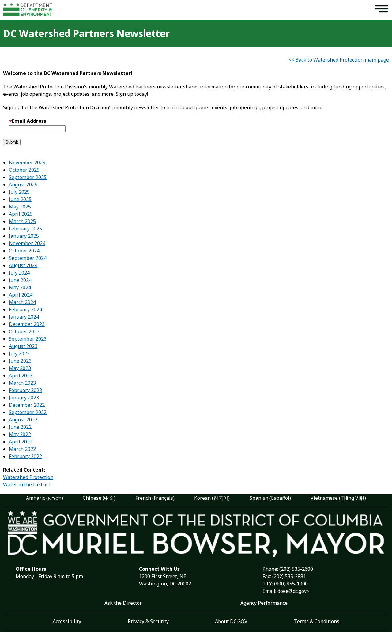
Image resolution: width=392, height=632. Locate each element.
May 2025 (20, 206)
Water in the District (26, 484)
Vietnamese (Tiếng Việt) (338, 498)
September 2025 (28, 177)
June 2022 (20, 427)
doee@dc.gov (292, 591)
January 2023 (24, 397)
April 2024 (20, 294)
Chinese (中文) (99, 498)
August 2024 (23, 265)
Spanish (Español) (270, 498)
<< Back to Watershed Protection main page (338, 59)
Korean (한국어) (212, 498)
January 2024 (24, 316)
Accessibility (67, 621)
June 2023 (20, 360)
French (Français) (155, 498)
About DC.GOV (231, 621)
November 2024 (27, 243)
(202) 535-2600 (296, 569)
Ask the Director (123, 603)
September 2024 (28, 258)
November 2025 (27, 162)
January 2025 (24, 236)
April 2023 (20, 375)
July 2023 (19, 353)
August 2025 (23, 184)
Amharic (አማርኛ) (44, 498)
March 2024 (22, 302)
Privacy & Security (148, 621)
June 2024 (20, 280)
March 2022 (22, 449)
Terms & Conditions (316, 621)
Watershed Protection (28, 477)
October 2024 (24, 250)
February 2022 (25, 456)
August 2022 (23, 419)
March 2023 (22, 383)
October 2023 (24, 331)
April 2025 (20, 214)
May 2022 (20, 434)
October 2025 (24, 169)
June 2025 (20, 199)
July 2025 (19, 192)
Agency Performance (264, 603)
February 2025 (25, 228)
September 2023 (28, 338)
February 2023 (25, 390)
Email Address (29, 121)
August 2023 (23, 346)
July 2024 (19, 272)
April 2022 (20, 441)
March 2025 (22, 221)
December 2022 (27, 405)
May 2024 (20, 287)
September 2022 (28, 412)
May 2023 (20, 368)
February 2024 (25, 309)
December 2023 (27, 324)
